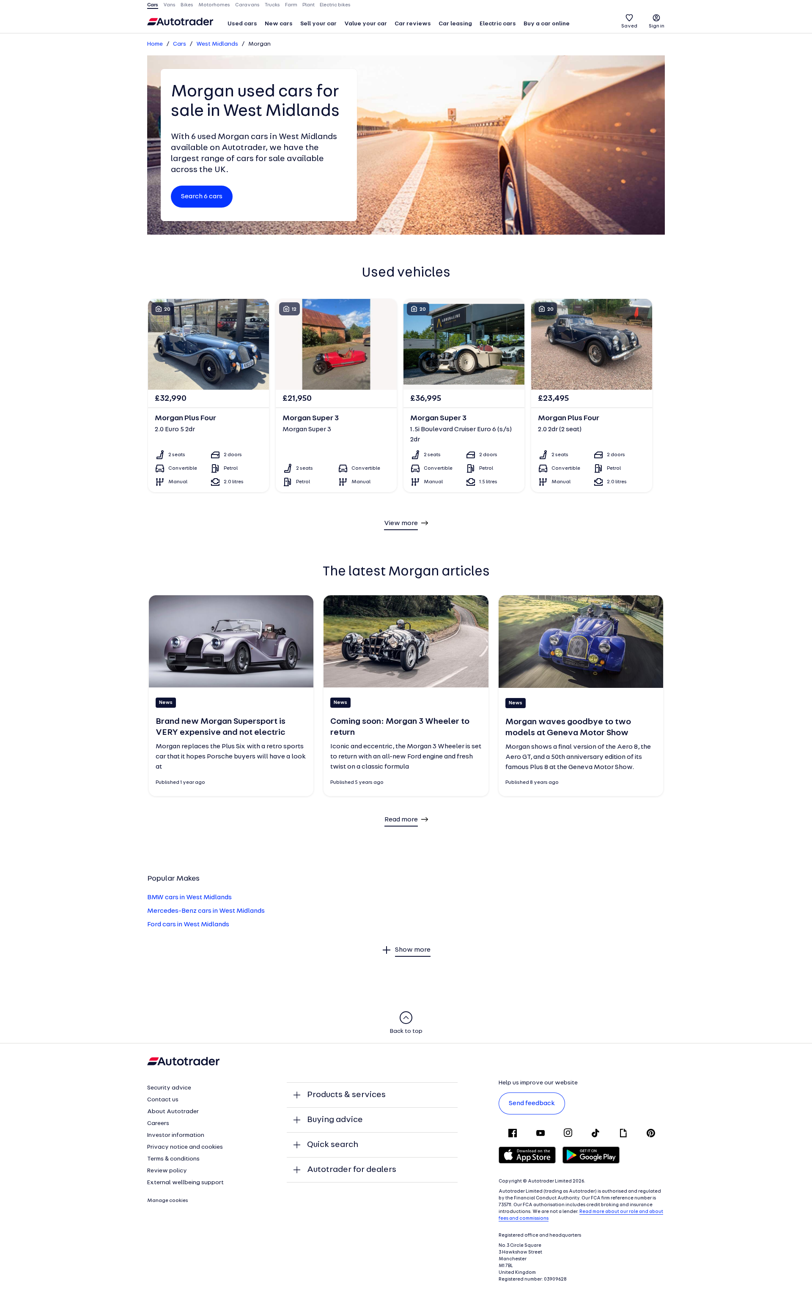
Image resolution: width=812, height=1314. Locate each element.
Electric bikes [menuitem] (335, 5)
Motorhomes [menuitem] (214, 5)
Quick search (332, 1145)
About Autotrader (173, 1112)
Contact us (162, 1100)
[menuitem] (242, 24)
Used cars (242, 24)
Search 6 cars (201, 196)
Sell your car (318, 24)
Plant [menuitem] (308, 5)
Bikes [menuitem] (187, 5)
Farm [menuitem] (291, 5)
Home (155, 44)
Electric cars (498, 24)
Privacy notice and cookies (185, 1147)
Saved (629, 26)
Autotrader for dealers (351, 1170)
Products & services (346, 1095)
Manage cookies (167, 1200)
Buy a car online (547, 24)
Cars (179, 44)
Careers (158, 1123)
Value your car (365, 24)
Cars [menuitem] (152, 5)
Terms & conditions (173, 1159)
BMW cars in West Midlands (189, 897)
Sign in (656, 26)
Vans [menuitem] (169, 5)
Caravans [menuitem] (247, 5)
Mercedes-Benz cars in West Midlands (206, 911)
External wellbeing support (185, 1183)
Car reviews (413, 24)
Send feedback (532, 1103)
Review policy (167, 1171)
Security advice (169, 1088)
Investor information (175, 1135)
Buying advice (335, 1120)
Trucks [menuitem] (272, 5)
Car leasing (455, 24)
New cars (279, 24)
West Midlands (217, 44)
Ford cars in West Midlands (188, 924)
